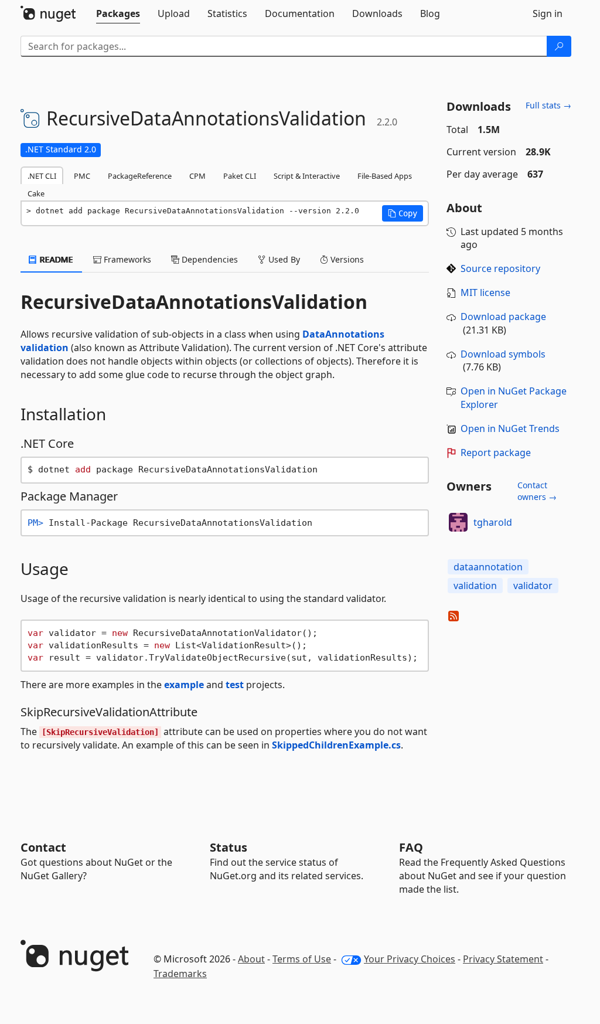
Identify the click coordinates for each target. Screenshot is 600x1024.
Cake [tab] (36, 193)
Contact (43, 847)
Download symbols (503, 354)
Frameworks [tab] (126, 259)
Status (228, 847)
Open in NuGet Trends (510, 428)
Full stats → (548, 105)
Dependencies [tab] (208, 259)
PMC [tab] (82, 176)
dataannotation (488, 566)
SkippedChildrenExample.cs (336, 745)
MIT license (485, 292)
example (184, 684)
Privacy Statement (503, 958)
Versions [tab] (346, 259)
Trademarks (180, 973)
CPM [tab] (197, 176)
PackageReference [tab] (140, 176)
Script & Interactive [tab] (307, 176)
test (235, 684)
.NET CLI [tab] (42, 176)
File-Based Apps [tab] (384, 176)
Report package (496, 452)
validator (533, 585)
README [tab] (55, 259)
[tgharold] (458, 522)
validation (475, 585)
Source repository (500, 268)
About (251, 958)
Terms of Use (301, 958)
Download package (503, 316)
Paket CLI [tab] (239, 176)
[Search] (559, 46)
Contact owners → (537, 490)
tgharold (492, 522)
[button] (402, 213)
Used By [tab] (283, 259)
